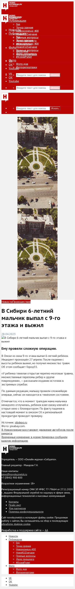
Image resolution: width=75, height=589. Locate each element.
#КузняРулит (24, 57)
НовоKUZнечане (26, 34)
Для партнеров (17, 508)
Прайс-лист (15, 505)
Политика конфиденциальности (26, 511)
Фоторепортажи (26, 67)
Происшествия (21, 301)
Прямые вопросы (27, 37)
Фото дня (22, 64)
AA (46, 530)
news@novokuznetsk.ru (14, 474)
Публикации (17, 33)
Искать (55, 75)
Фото (12, 47)
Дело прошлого (26, 53)
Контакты (14, 501)
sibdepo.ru (21, 422)
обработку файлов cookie (15, 524)
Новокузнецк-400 (27, 31)
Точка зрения (24, 27)
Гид (18, 37)
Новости (15, 30)
